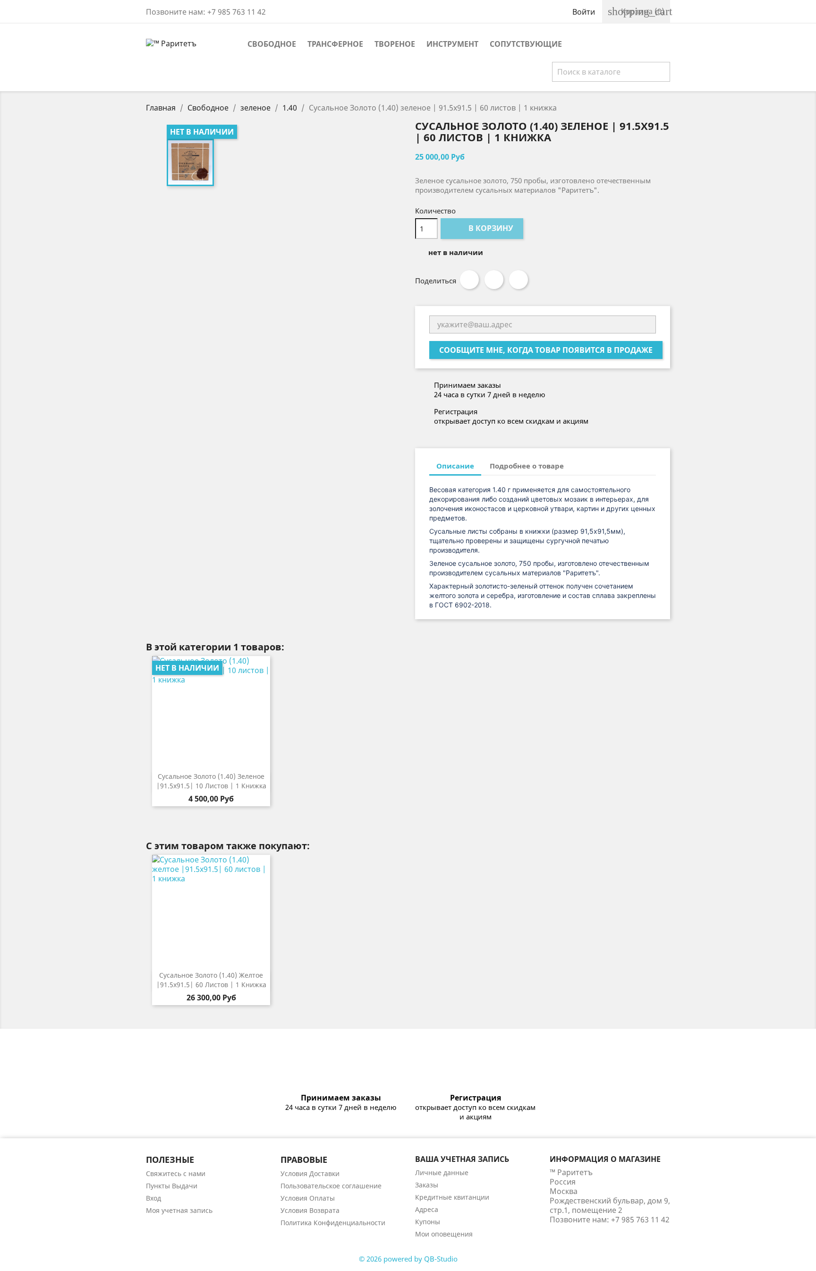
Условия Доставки (310, 1173)
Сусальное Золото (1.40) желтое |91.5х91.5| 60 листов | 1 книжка (211, 980)
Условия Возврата (310, 1210)
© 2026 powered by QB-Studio (408, 1258)
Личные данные (441, 1172)
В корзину (483, 228)
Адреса (426, 1209)
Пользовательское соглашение (331, 1185)
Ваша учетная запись (462, 1159)
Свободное (271, 44)
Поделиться (469, 279)
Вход (153, 1198)
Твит (493, 279)
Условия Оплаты (307, 1198)
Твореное (394, 44)
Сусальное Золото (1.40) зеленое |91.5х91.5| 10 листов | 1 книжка (211, 781)
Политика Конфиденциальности (332, 1222)
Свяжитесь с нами (175, 1173)
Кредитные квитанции (452, 1197)
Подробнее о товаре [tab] (527, 465)
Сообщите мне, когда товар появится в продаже (546, 350)
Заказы (426, 1184)
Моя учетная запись (179, 1210)
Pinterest (518, 279)
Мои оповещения (444, 1233)
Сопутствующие (526, 44)
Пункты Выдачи (171, 1185)
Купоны (427, 1221)
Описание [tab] (455, 465)
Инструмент (452, 44)
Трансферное (335, 44)
